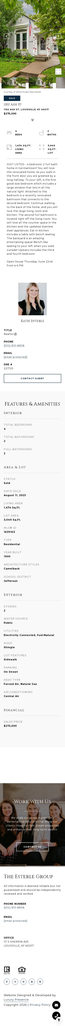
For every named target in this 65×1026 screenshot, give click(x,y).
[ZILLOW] (32, 982)
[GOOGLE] (40, 982)
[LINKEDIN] (23, 982)
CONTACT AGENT (32, 378)
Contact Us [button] (33, 846)
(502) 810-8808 (14, 345)
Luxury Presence (16, 999)
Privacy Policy (40, 1005)
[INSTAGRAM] (15, 982)
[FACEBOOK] (7, 982)
